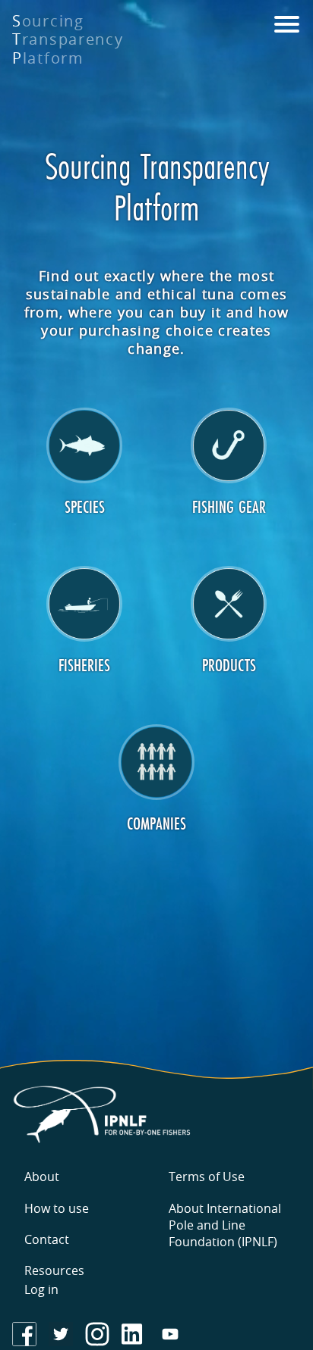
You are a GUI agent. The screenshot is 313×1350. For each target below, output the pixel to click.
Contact (46, 1239)
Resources (54, 1270)
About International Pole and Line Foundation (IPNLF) (225, 1225)
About (41, 1176)
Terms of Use (207, 1176)
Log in (41, 1289)
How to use (56, 1208)
